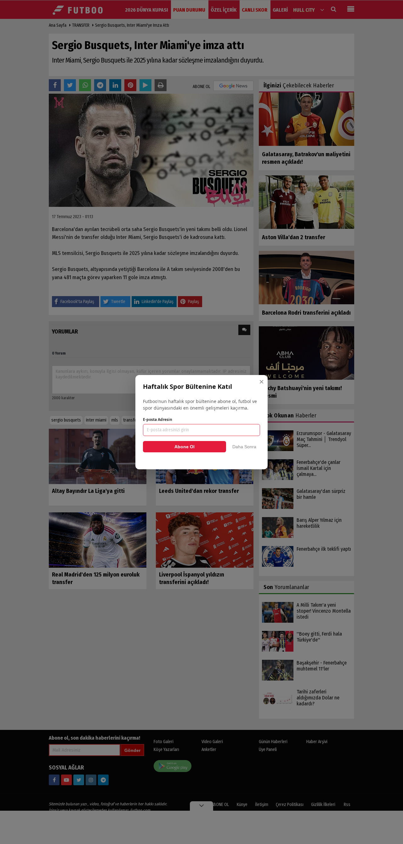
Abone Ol (184, 446)
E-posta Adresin (157, 419)
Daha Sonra (244, 446)
